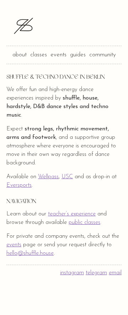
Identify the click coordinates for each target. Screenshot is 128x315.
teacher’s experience (72, 214)
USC (67, 177)
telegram (96, 273)
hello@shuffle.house (30, 253)
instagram (72, 273)
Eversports (19, 185)
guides (78, 55)
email (115, 273)
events (58, 55)
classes (38, 55)
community (102, 55)
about (19, 55)
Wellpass (48, 177)
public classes (84, 222)
